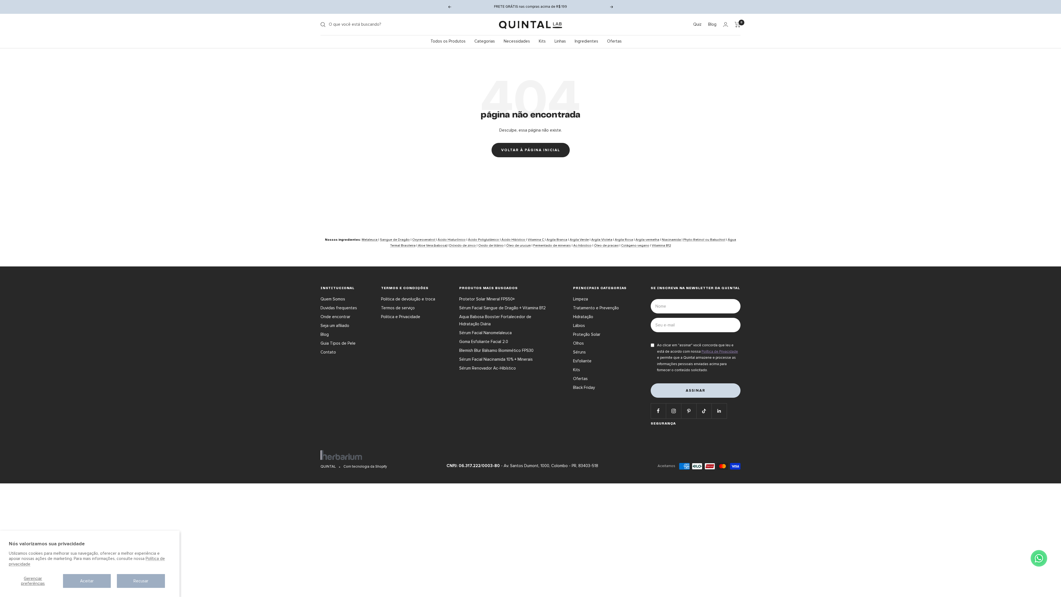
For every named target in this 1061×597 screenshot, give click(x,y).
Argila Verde (579, 240)
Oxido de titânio (491, 245)
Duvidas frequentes (339, 307)
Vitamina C (536, 240)
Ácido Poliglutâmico (484, 240)
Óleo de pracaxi (606, 245)
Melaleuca (370, 240)
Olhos (578, 343)
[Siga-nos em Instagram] (673, 410)
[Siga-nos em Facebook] (658, 410)
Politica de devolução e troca (408, 299)
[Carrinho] (737, 24)
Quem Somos (333, 299)
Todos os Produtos (448, 41)
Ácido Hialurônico (452, 240)
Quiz (697, 24)
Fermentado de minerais (552, 245)
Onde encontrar (335, 316)
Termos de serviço (398, 307)
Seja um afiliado (335, 325)
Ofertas (614, 41)
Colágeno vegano (635, 245)
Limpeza (580, 299)
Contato (328, 352)
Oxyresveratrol (424, 240)
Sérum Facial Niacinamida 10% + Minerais (496, 359)
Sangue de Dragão (395, 240)
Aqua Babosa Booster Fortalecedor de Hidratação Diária (495, 320)
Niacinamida (672, 240)
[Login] (725, 24)
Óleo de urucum (518, 245)
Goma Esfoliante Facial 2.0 (483, 341)
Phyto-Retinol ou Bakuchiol (703, 240)
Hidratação (583, 316)
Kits (542, 41)
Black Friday (584, 387)
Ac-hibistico (582, 245)
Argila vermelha (647, 240)
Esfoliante (582, 360)
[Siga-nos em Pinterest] (688, 410)
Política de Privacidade (720, 351)
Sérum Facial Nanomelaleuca (485, 332)
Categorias (484, 41)
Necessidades (517, 41)
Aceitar (87, 580)
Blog (712, 24)
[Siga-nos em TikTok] (703, 410)
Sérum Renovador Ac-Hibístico (487, 368)
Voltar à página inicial (530, 150)
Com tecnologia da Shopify (365, 466)
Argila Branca (557, 240)
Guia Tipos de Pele (338, 343)
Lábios (579, 325)
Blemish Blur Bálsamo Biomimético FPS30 (496, 350)
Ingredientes (586, 41)
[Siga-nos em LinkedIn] (719, 410)
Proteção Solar (586, 334)
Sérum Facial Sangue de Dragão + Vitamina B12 (502, 307)
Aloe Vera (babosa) (432, 245)
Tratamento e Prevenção (596, 307)
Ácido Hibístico (513, 240)
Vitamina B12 (661, 245)
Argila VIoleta (601, 240)
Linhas (560, 41)
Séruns (579, 352)
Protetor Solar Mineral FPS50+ (487, 299)
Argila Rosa (624, 240)
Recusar (140, 580)
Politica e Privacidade (400, 316)
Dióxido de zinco (463, 245)
